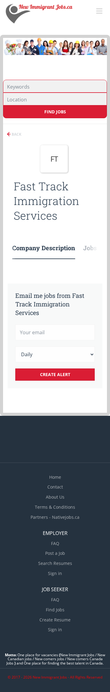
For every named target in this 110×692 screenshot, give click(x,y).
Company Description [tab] (43, 248)
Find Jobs (55, 112)
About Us (55, 497)
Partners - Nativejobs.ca (55, 517)
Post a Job (55, 553)
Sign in (55, 573)
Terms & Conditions (55, 507)
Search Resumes (55, 563)
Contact (55, 487)
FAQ (55, 543)
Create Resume (55, 620)
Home (55, 477)
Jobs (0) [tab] (94, 248)
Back (16, 134)
